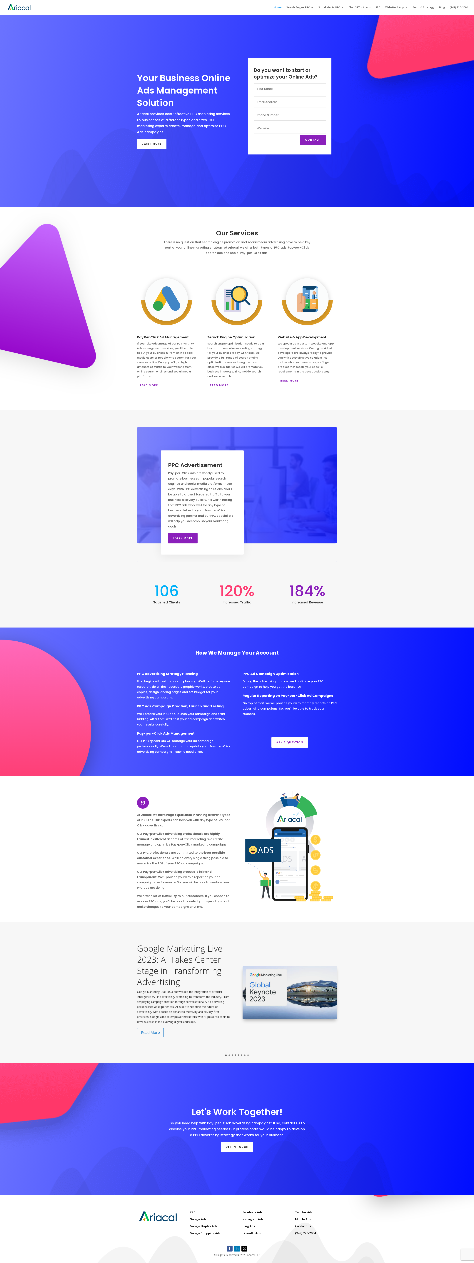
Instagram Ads (253, 1219)
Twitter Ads (304, 1212)
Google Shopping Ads (205, 1233)
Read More (149, 385)
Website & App (394, 7)
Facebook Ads (252, 1212)
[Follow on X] (244, 1249)
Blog (442, 7)
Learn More (152, 144)
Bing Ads (249, 1226)
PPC (192, 1212)
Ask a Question (289, 742)
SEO (377, 7)
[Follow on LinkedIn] (237, 1249)
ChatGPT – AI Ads (359, 7)
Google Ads (198, 1219)
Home (277, 7)
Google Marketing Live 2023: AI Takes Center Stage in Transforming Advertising (180, 965)
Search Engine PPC (298, 7)
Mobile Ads (303, 1219)
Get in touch (237, 1147)
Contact (313, 140)
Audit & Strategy (423, 7)
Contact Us (303, 1226)
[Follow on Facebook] (230, 1249)
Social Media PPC (329, 7)
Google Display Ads (203, 1226)
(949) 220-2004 (459, 7)
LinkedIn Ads (252, 1233)
